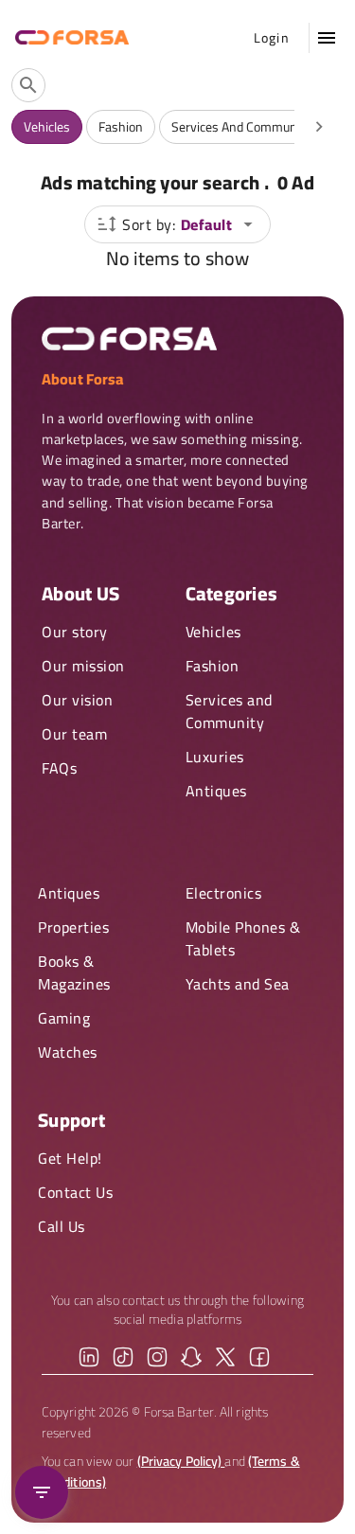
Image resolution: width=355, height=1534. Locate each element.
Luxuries (215, 756)
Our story (75, 631)
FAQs (59, 768)
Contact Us (75, 1192)
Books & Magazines (74, 972)
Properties (73, 927)
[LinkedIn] (89, 1357)
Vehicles (213, 631)
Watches (68, 1052)
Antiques (216, 790)
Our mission (83, 665)
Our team (74, 733)
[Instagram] (157, 1357)
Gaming (64, 1018)
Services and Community (229, 711)
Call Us (61, 1226)
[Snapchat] (191, 1357)
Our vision (77, 699)
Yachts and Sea (238, 983)
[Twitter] (225, 1357)
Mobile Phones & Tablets (243, 938)
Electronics (224, 893)
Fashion (213, 665)
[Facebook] (259, 1357)
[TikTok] (123, 1357)
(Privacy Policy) (181, 1461)
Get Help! (70, 1158)
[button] (326, 38)
